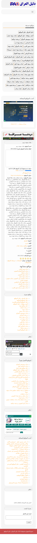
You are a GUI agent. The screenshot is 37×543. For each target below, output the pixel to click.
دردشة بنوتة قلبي (15, 78)
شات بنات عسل (23, 311)
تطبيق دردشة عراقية (27, 78)
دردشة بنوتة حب (19, 42)
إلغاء (17, 170)
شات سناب (18, 88)
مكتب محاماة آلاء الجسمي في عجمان (17, 451)
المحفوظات (28, 262)
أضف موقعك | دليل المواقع (25, 35)
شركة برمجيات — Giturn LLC (20, 449)
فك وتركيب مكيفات (22, 388)
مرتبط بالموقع (11, 260)
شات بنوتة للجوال (19, 53)
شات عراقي (29, 67)
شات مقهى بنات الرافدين (21, 282)
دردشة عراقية (16, 39)
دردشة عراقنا (24, 328)
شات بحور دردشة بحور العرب (20, 287)
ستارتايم (25, 477)
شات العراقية (8, 74)
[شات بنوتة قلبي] (18, 138)
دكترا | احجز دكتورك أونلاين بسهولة (18, 445)
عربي (26, 243)
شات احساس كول (23, 326)
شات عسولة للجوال (22, 384)
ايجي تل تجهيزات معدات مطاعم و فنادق (17, 458)
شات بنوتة (11, 46)
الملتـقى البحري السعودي (21, 447)
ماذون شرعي (24, 473)
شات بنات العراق (18, 74)
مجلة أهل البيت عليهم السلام (20, 386)
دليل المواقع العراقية (22, 300)
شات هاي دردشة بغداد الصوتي (19, 396)
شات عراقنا (10, 81)
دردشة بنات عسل (23, 373)
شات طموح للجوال (19, 67)
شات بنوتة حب (24, 319)
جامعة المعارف (24, 479)
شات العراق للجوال (27, 71)
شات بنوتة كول (18, 64)
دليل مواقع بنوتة (23, 306)
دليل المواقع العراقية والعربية (20, 302)
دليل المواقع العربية (27, 60)
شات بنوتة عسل (11, 35)
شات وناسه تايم (28, 57)
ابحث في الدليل (27, 514)
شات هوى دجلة (29, 50)
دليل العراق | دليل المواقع (26, 32)
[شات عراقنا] (18, 134)
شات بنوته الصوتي (23, 274)
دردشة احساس (24, 315)
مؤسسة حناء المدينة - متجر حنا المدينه (17, 457)
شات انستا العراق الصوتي (21, 271)
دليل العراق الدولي (9, 57)
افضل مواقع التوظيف (22, 475)
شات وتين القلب (23, 269)
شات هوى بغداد (29, 74)
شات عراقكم (29, 85)
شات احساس (29, 42)
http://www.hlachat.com (17, 175)
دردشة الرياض (29, 53)
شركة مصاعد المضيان (22, 471)
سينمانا (9, 50)
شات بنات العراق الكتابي (21, 371)
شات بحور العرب (28, 46)
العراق (25, 241)
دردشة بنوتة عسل (18, 50)
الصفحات (19, 260)
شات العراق (18, 46)
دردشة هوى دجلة (11, 85)
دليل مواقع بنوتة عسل (22, 368)
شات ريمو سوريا (23, 397)
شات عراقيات (29, 81)
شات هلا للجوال (16, 71)
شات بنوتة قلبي (28, 64)
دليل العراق (19, 57)
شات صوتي (21, 85)
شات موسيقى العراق (27, 39)
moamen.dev (24, 481)
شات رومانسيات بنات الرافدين (19, 381)
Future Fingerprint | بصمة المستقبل (18, 482)
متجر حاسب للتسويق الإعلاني (20, 375)
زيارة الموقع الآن (26, 173)
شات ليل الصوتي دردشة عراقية (19, 403)
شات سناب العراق (28, 88)
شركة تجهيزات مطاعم (22, 453)
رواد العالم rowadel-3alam (21, 383)
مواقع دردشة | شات (22, 246)
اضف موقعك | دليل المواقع (20, 370)
